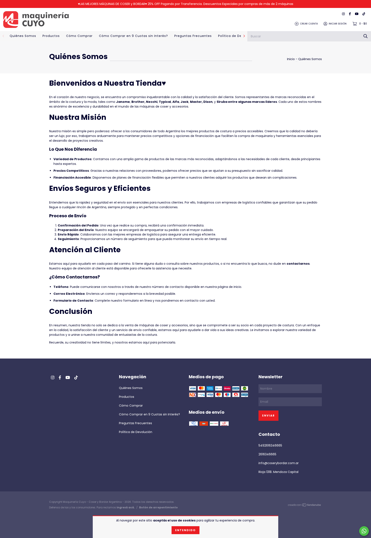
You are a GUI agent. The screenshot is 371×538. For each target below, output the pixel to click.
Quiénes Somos (23, 36)
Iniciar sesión (338, 23)
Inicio (291, 59)
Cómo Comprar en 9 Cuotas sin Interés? (133, 36)
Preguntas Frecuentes (193, 36)
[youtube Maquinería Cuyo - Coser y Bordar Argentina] (356, 14)
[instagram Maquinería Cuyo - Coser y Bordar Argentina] (343, 14)
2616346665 (267, 454)
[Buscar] (365, 36)
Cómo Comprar (79, 36)
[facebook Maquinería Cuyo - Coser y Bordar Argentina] (350, 14)
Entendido (185, 530)
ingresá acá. (126, 507)
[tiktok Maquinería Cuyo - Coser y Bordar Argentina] (364, 14)
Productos (51, 36)
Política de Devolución (237, 36)
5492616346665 (270, 445)
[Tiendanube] (304, 506)
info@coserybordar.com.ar (278, 463)
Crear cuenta (309, 23)
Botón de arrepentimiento (158, 507)
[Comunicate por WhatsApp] (364, 531)
